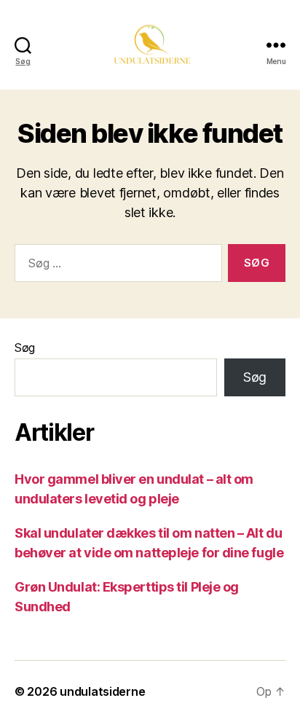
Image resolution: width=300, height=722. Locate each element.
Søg (25, 347)
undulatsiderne (102, 691)
